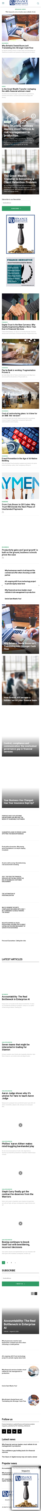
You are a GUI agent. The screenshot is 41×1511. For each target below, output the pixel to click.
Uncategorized (7, 1042)
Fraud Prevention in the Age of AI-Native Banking (19, 459)
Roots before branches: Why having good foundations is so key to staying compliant (13, 848)
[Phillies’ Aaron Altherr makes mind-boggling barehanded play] (20, 1125)
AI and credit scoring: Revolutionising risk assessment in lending (14, 863)
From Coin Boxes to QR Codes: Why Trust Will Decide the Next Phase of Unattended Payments (18, 506)
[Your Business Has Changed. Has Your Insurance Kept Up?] (20, 783)
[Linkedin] (14, 1431)
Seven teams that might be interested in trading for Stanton (16, 1047)
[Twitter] (19, 1431)
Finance (7, 122)
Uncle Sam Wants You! (20, 12)
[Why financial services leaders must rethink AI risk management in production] (33, 1371)
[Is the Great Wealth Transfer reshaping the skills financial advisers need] (20, 71)
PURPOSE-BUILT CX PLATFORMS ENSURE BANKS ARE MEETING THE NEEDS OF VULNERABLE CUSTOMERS (13, 817)
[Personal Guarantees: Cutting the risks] (33, 940)
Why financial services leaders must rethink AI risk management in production (19, 130)
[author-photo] (3, 512)
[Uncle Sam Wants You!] (33, 1386)
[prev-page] (2, 585)
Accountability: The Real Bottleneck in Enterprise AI (16, 998)
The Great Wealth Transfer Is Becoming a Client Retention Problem (20, 179)
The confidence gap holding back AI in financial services (18, 1451)
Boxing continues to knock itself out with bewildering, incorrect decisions (16, 1245)
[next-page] (39, 585)
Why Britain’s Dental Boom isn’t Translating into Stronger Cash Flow (17, 47)
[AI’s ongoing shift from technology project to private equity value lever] (33, 1357)
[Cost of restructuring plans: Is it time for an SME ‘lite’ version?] (20, 395)
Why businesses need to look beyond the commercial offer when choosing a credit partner (20, 572)
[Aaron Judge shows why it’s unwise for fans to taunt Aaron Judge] (20, 1074)
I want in (19, 1284)
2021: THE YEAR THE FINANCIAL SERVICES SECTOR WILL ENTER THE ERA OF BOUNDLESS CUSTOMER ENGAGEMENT (13, 879)
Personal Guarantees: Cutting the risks (14, 940)
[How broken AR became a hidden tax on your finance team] (20, 680)
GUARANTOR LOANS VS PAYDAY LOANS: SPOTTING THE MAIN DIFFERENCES (14, 833)
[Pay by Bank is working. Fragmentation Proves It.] (20, 352)
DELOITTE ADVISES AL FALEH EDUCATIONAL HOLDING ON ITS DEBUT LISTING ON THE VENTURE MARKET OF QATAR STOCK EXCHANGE (13, 925)
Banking (5, 367)
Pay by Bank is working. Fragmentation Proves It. (18, 371)
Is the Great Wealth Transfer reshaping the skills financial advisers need (19, 90)
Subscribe (15, 208)
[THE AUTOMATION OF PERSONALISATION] (33, 894)
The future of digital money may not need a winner (19, 1457)
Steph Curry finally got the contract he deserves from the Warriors (17, 1194)
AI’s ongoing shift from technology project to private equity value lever (14, 1357)
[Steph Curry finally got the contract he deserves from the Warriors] (20, 1173)
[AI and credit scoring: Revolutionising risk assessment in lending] (33, 863)
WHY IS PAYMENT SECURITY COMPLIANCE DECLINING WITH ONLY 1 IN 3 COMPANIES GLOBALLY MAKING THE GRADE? (13, 910)
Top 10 (7, 172)
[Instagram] (9, 1431)
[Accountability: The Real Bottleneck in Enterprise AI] (20, 978)
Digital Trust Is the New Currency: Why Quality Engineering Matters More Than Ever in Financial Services (19, 327)
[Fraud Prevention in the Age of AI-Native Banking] (20, 440)
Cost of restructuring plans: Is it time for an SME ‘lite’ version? (19, 414)
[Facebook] (4, 1431)
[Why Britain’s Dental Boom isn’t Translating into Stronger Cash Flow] (20, 27)
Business (5, 43)
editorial (6, 1331)
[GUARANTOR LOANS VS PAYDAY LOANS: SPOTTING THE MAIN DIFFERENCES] (33, 833)
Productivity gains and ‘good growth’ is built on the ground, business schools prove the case (20, 552)
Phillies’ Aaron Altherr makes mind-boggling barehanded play (18, 1145)
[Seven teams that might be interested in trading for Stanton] (20, 1026)
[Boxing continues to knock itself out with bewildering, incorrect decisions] (20, 1223)
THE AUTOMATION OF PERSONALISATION (8, 894)
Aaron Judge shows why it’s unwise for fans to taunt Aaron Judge (18, 1096)
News (4, 86)
